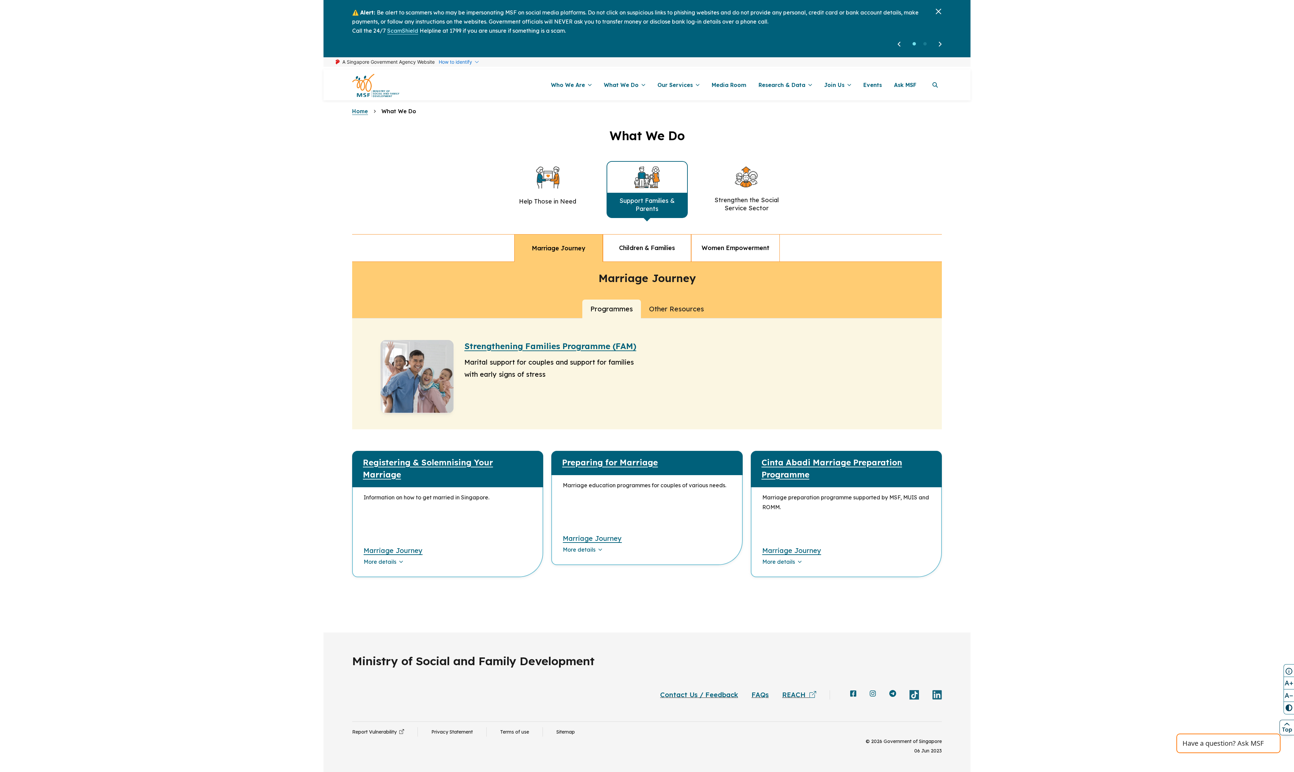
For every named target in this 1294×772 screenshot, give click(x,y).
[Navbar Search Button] (935, 84)
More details (380, 561)
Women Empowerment (735, 248)
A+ (1289, 683)
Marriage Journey (558, 248)
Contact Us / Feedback (699, 694)
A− (1289, 695)
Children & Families (647, 248)
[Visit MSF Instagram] (873, 694)
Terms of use (514, 732)
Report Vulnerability (375, 732)
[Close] (938, 11)
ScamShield (402, 30)
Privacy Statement (452, 732)
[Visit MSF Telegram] (892, 694)
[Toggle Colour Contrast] (1289, 708)
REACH (795, 694)
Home (360, 111)
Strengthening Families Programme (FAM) (550, 346)
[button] (914, 44)
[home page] (375, 85)
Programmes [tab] (611, 309)
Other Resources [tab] (676, 309)
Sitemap (565, 732)
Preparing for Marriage (610, 462)
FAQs (760, 694)
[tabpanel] (647, 453)
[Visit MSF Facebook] (853, 694)
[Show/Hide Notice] (1289, 670)
